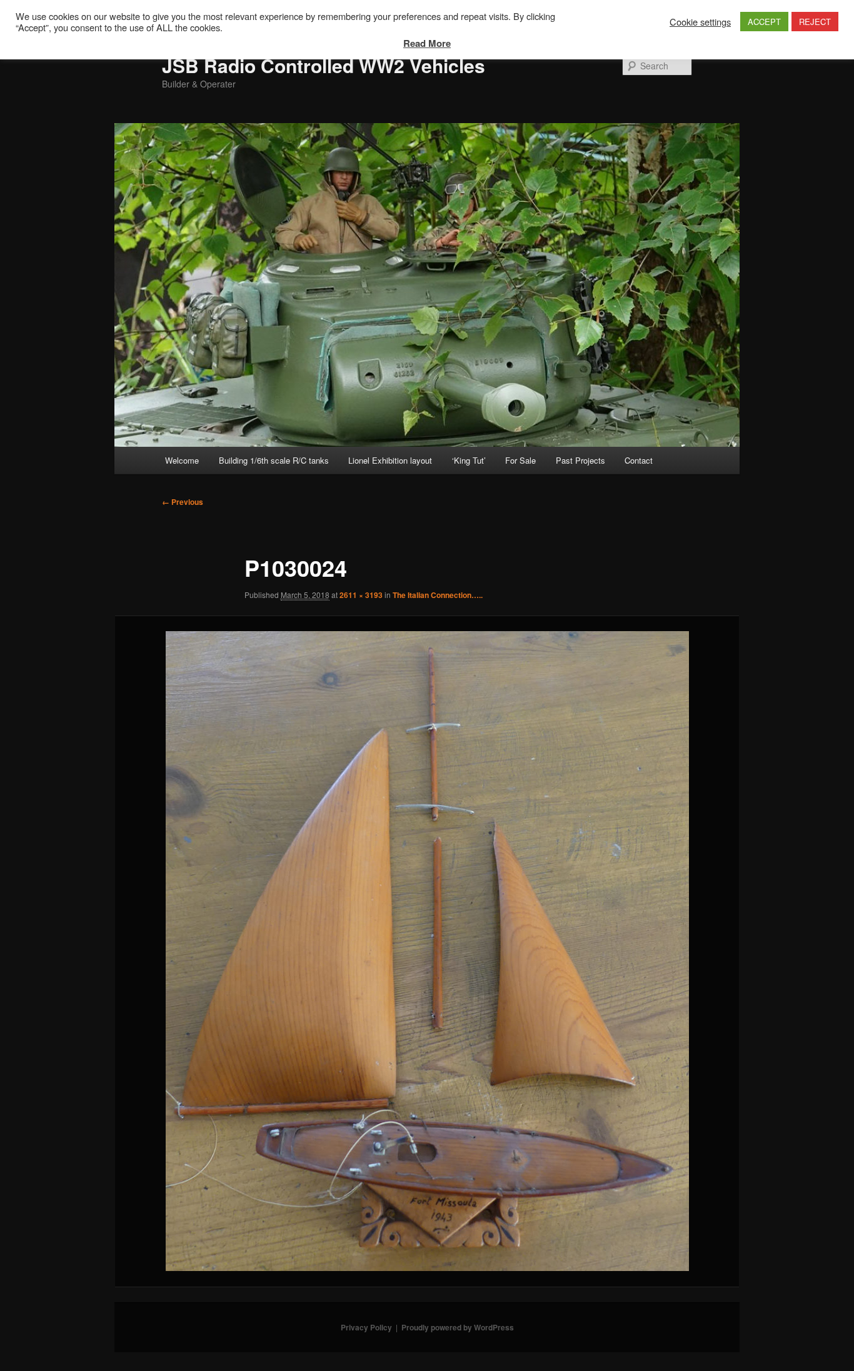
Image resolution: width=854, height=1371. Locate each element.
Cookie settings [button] (700, 21)
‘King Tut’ (469, 460)
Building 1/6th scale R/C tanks (274, 460)
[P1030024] (427, 951)
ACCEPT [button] (764, 21)
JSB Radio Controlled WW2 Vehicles (323, 65)
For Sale (520, 460)
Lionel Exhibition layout (390, 460)
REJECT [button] (815, 21)
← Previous (182, 501)
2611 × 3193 (361, 595)
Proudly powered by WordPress (457, 1327)
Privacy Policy (366, 1327)
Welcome (182, 460)
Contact (639, 460)
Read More (427, 43)
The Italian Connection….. (438, 595)
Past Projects (580, 460)
